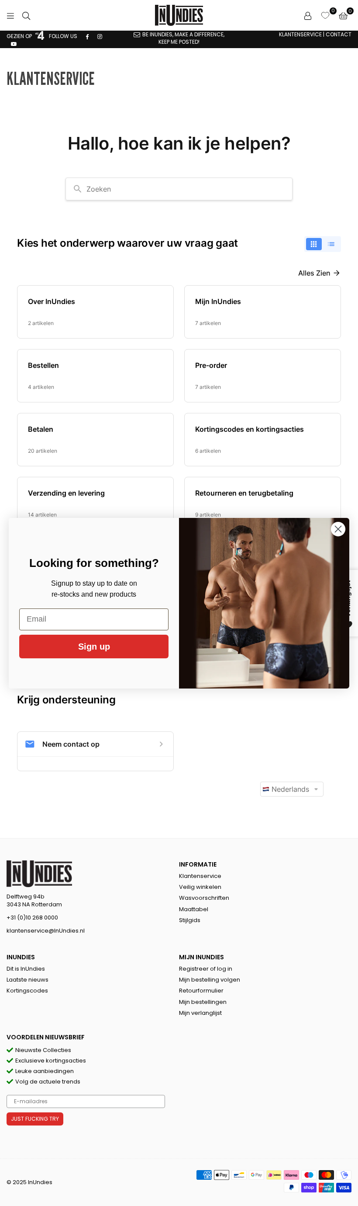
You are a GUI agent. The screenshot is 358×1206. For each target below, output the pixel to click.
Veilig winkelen (200, 887)
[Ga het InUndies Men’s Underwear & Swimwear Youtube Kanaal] (14, 43)
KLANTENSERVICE (300, 34)
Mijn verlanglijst (200, 1013)
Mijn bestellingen (203, 1002)
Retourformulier (201, 990)
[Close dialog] (338, 529)
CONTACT (338, 34)
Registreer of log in (205, 969)
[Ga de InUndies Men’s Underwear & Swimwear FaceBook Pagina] (87, 36)
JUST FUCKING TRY (35, 1118)
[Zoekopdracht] (26, 15)
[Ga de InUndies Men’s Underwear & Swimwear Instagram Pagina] (100, 36)
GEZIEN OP (20, 36)
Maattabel (193, 909)
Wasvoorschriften (204, 898)
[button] (343, 15)
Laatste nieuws (27, 979)
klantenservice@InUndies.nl (46, 930)
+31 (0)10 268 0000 (32, 917)
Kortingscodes (27, 990)
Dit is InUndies (26, 969)
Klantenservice (200, 876)
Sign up (94, 646)
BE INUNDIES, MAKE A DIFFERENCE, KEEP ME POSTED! (183, 38)
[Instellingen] (308, 15)
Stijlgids (189, 920)
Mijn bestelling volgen (209, 979)
